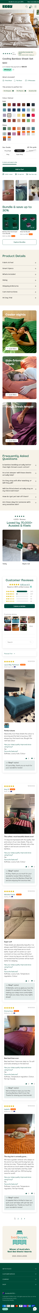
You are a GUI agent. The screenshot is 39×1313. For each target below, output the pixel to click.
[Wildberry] (33, 115)
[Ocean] (14, 110)
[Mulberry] (28, 115)
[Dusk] (33, 120)
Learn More (12, 349)
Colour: (7, 98)
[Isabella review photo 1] (19, 1134)
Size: (6, 147)
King (8, 154)
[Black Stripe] (24, 129)
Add (14, 227)
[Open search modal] (26, 6)
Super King (19, 154)
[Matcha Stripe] (9, 129)
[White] (14, 115)
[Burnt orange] (9, 105)
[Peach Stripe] (19, 129)
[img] (9, 662)
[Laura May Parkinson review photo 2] (6, 725)
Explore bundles (19, 242)
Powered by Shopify (8, 1300)
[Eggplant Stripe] (9, 134)
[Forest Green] (4, 105)
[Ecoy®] (7, 6)
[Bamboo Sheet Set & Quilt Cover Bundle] (10, 222)
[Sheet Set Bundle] (28, 222)
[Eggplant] (14, 105)
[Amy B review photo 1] (19, 814)
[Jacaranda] (4, 115)
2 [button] (18, 1219)
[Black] (28, 105)
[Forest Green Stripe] (4, 129)
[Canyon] (9, 120)
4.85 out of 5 (25, 585)
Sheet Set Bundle (25, 231)
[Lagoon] (4, 110)
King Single (8, 150)
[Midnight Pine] (4, 120)
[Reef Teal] (19, 110)
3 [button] (21, 1219)
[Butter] (19, 115)
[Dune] (19, 120)
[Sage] (33, 110)
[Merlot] (19, 105)
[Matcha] (28, 120)
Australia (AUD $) (9, 1293)
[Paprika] (14, 120)
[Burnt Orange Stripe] (14, 129)
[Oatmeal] (9, 115)
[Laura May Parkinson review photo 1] (19, 695)
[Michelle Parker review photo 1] (19, 919)
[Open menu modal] (35, 6)
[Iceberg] (28, 110)
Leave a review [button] (19, 606)
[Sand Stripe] (4, 134)
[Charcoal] (33, 105)
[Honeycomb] (24, 115)
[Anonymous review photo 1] (19, 1036)
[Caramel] (24, 120)
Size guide (33, 147)
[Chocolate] (24, 105)
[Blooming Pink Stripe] (14, 134)
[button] (10, 591)
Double (19, 150)
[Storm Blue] (9, 110)
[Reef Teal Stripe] (33, 129)
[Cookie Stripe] (28, 129)
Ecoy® (15, 1296)
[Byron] (24, 110)
